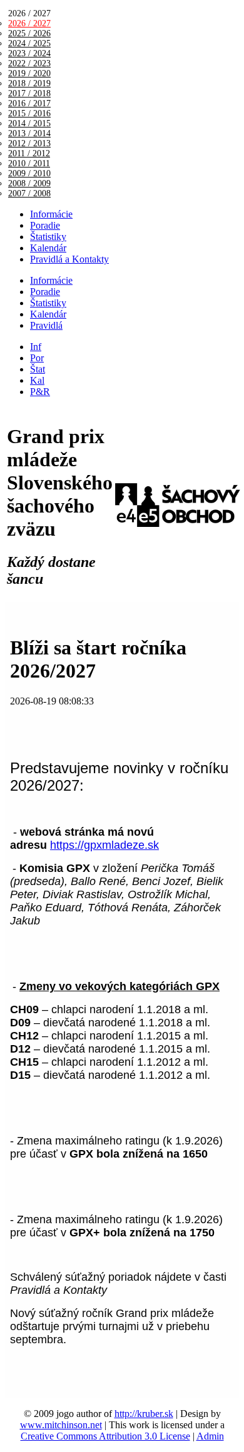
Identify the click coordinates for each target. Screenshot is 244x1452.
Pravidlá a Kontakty (69, 259)
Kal (37, 380)
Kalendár (48, 248)
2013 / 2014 (29, 133)
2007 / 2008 (29, 193)
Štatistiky (48, 236)
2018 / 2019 (29, 83)
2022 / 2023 (29, 63)
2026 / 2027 (29, 23)
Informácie (51, 214)
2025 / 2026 (29, 33)
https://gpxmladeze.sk (104, 845)
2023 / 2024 (29, 53)
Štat (37, 369)
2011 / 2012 (29, 153)
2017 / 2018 (29, 93)
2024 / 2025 (29, 43)
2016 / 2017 (29, 103)
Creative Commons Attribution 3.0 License (105, 1436)
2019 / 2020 (29, 73)
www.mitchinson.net (61, 1424)
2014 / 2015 (29, 123)
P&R (40, 391)
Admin (210, 1436)
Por (37, 358)
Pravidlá (46, 325)
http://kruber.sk (143, 1413)
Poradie (45, 225)
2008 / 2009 (29, 183)
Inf (35, 346)
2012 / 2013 (29, 143)
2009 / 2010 (29, 173)
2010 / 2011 (29, 163)
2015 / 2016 (29, 113)
